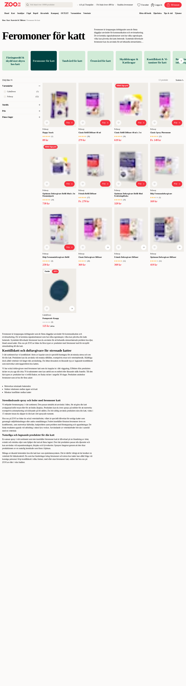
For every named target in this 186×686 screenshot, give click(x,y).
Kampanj (55, 13)
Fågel (29, 13)
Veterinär (87, 13)
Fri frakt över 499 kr (105, 5)
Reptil (35, 13)
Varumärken (76, 13)
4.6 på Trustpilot (86, 5)
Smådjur (20, 13)
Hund (6, 13)
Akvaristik (44, 13)
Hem (3, 20)
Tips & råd (168, 13)
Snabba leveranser (125, 5)
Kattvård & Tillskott (18, 20)
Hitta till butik (145, 13)
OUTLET (64, 13)
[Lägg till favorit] (47, 122)
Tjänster (178, 13)
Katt (13, 13)
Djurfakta (157, 13)
